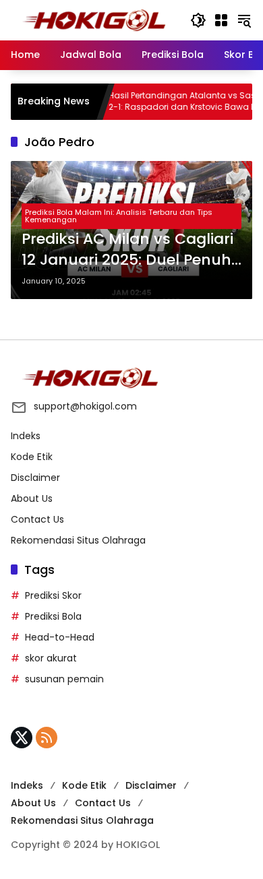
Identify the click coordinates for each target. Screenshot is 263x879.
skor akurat (51, 658)
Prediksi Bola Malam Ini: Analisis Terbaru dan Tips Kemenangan (118, 216)
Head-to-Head (59, 637)
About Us (32, 498)
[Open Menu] (221, 20)
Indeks (25, 436)
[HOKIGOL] (94, 19)
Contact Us (37, 519)
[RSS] (46, 737)
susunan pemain (64, 679)
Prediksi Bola (53, 616)
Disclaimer (35, 477)
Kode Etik (32, 456)
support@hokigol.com (85, 406)
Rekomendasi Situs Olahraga (78, 540)
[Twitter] (21, 737)
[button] (198, 20)
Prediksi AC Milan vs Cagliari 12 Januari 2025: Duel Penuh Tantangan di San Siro (127, 250)
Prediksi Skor (53, 595)
